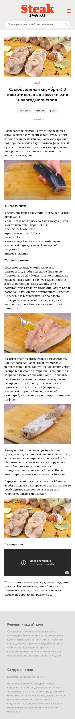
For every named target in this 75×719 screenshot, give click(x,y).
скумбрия (24, 110)
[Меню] (69, 11)
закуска (40, 110)
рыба (53, 110)
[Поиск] (66, 24)
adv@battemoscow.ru (31, 677)
